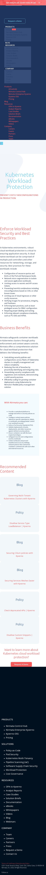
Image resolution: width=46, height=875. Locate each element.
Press (8, 846)
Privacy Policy (15, 863)
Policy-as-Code (13, 750)
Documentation (14, 802)
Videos (9, 813)
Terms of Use (6, 863)
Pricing (9, 737)
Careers (10, 838)
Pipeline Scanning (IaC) (17, 762)
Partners (10, 842)
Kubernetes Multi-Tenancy (19, 758)
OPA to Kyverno (14, 786)
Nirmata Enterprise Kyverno (20, 729)
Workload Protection (16, 769)
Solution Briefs (13, 798)
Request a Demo (15, 21)
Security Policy (24, 863)
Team (9, 834)
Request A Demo (21, 664)
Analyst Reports (14, 790)
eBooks (9, 806)
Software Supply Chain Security (22, 766)
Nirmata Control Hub (16, 726)
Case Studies (12, 794)
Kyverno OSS (12, 733)
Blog (8, 817)
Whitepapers (12, 809)
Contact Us (11, 853)
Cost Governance (14, 773)
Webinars (11, 821)
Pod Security (12, 754)
